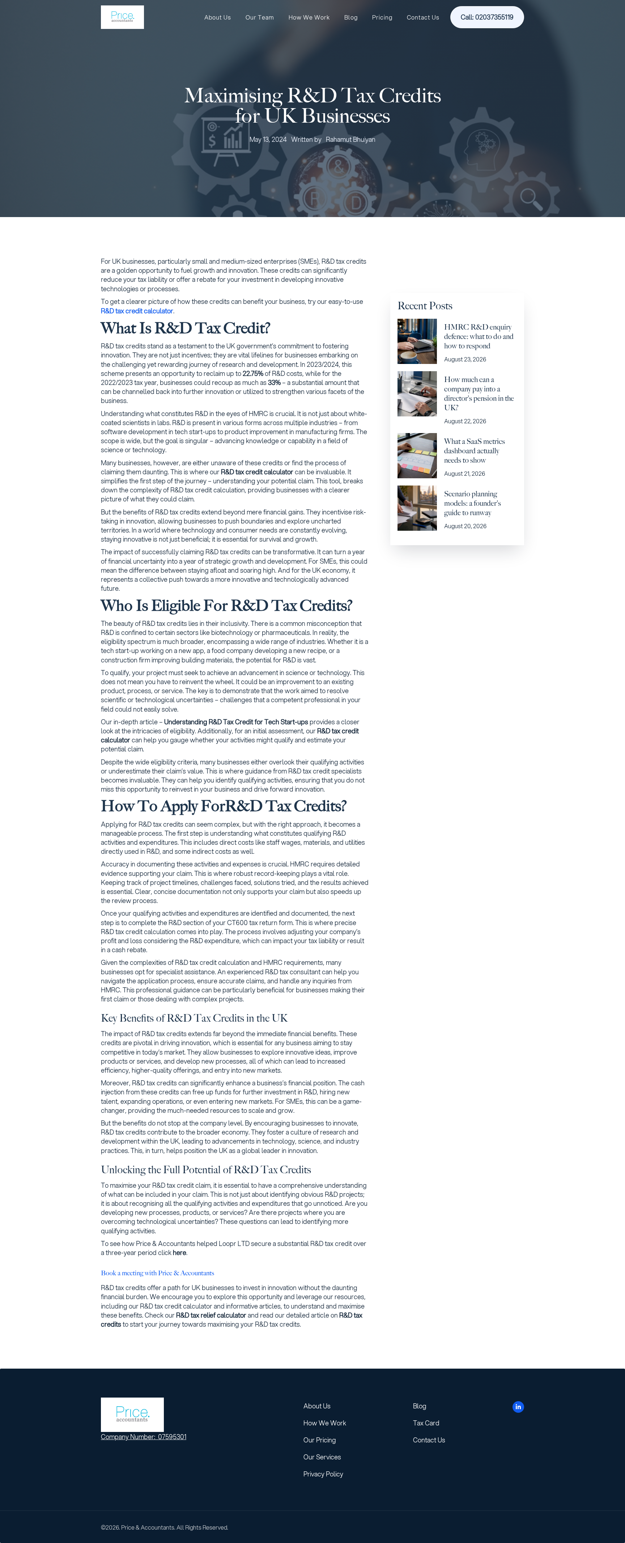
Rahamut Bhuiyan (350, 139)
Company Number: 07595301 (143, 1436)
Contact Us (423, 17)
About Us (217, 17)
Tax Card (426, 1423)
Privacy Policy (323, 1474)
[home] (122, 17)
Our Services (322, 1457)
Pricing (382, 17)
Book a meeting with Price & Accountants (157, 1273)
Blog (351, 17)
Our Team (260, 17)
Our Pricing (319, 1440)
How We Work (309, 17)
